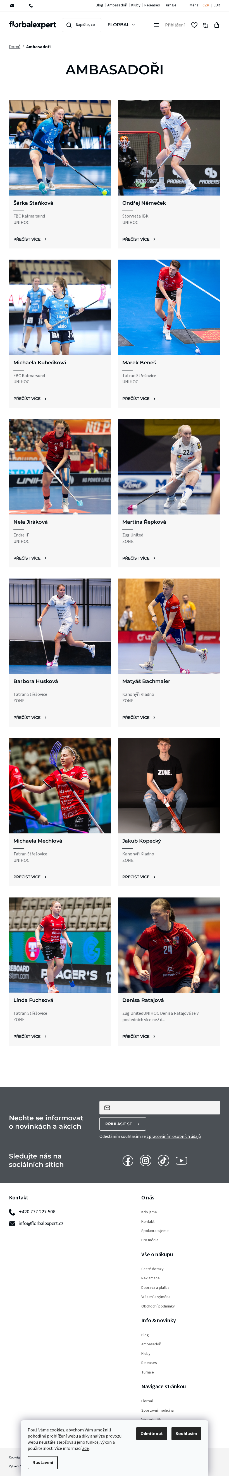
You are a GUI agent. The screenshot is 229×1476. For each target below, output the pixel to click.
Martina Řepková (144, 522)
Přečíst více (26, 239)
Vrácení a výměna (155, 1297)
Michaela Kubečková (39, 363)
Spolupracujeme (155, 1231)
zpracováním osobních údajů (174, 1136)
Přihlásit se (118, 1123)
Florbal (147, 1401)
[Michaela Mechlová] (60, 785)
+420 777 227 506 (37, 1211)
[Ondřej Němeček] (169, 148)
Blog (99, 5)
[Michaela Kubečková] (60, 307)
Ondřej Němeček (144, 203)
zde (85, 1448)
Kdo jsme (149, 1212)
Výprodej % (151, 1420)
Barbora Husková (35, 681)
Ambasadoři (117, 5)
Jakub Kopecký (141, 841)
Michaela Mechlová (37, 841)
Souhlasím (186, 1434)
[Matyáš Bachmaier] (169, 626)
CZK (205, 5)
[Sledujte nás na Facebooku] (127, 1160)
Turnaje (170, 5)
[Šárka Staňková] (60, 148)
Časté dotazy (152, 1269)
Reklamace (150, 1278)
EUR (217, 5)
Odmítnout (151, 1434)
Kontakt (147, 1221)
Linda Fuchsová (33, 1000)
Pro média (149, 1240)
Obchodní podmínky (158, 1306)
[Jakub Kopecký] (169, 785)
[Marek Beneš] (169, 307)
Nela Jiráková (30, 522)
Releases (152, 5)
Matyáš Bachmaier (146, 681)
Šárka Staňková (33, 203)
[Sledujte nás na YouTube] (181, 1160)
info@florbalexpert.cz (41, 1223)
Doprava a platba (155, 1287)
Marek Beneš (139, 363)
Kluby (135, 5)
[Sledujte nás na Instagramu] (145, 1160)
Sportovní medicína (157, 1410)
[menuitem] (122, 25)
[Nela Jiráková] (60, 466)
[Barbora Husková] (60, 626)
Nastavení (42, 1463)
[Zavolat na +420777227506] (35, 5)
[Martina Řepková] (169, 466)
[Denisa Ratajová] (169, 945)
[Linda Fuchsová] (60, 945)
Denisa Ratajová (143, 1000)
